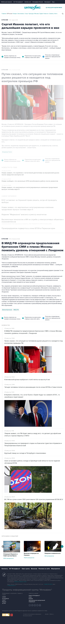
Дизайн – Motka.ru (49, 614)
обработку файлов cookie (20, 581)
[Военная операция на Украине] (32, 551)
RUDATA (31, 598)
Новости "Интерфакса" (34, 595)
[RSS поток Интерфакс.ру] (37, 605)
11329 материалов (29, 557)
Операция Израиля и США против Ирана (10, 555)
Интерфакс (32, 7)
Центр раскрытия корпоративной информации (37, 601)
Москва (36, 13)
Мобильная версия (6, 2)
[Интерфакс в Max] (40, 605)
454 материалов (49, 556)
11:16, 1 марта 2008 (13, 20)
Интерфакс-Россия (37, 2)
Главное (4, 13)
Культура (31, 13)
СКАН (30, 597)
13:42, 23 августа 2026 (14, 69)
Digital (41, 13)
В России (9, 13)
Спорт (26, 13)
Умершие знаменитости (53, 553)
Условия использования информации (32, 614)
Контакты (5, 569)
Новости (45, 13)
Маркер (4, 601)
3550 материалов (8, 558)
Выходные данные (27, 615)
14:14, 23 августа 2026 (14, 239)
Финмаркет (47, 2)
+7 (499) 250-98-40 (48, 584)
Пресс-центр (26, 569)
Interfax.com (28, 2)
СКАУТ (4, 600)
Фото (55, 13)
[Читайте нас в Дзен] (30, 605)
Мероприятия (55, 569)
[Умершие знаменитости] (53, 551)
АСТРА (4, 603)
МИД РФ (16, 310)
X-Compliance (5, 598)
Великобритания (7, 310)
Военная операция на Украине (31, 554)
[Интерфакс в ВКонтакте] (35, 605)
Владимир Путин (7, 152)
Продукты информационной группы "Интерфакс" (27, 589)
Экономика (20, 13)
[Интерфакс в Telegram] (32, 605)
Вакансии (34, 569)
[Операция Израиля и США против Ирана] (11, 552)
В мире (15, 13)
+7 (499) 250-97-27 (11, 585)
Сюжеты (51, 13)
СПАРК (4, 597)
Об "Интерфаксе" (18, 2)
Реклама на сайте (44, 569)
